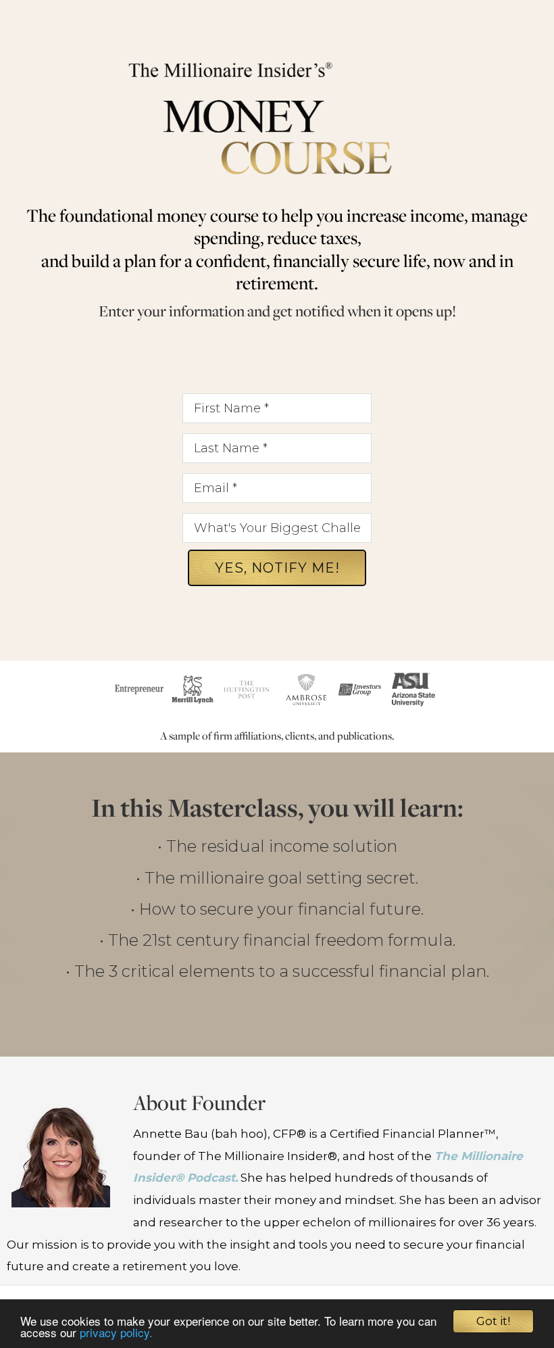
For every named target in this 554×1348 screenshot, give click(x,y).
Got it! (493, 1321)
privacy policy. (116, 1332)
